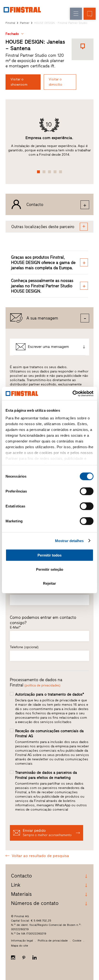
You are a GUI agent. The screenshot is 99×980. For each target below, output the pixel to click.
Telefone (24, 647)
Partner (24, 23)
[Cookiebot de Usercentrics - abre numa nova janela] (72, 393)
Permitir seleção (49, 569)
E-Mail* (15, 627)
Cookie (77, 940)
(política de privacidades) (42, 685)
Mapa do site (19, 945)
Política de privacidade (53, 940)
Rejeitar (49, 583)
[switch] (86, 491)
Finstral (10, 23)
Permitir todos (49, 555)
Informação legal (22, 940)
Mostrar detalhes (69, 540)
